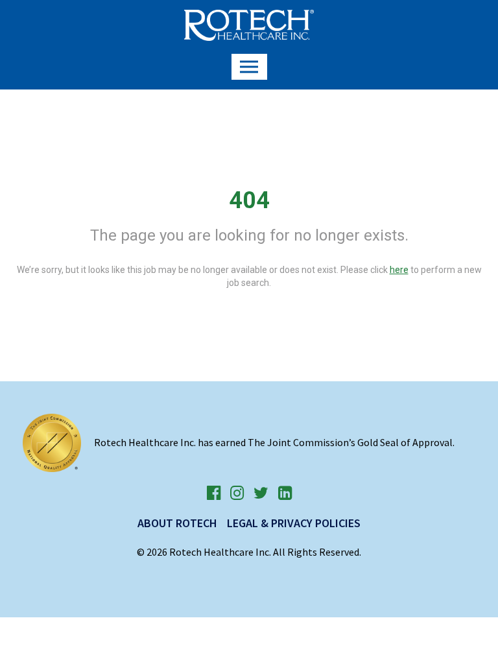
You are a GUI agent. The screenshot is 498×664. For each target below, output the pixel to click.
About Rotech (177, 523)
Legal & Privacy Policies (294, 523)
